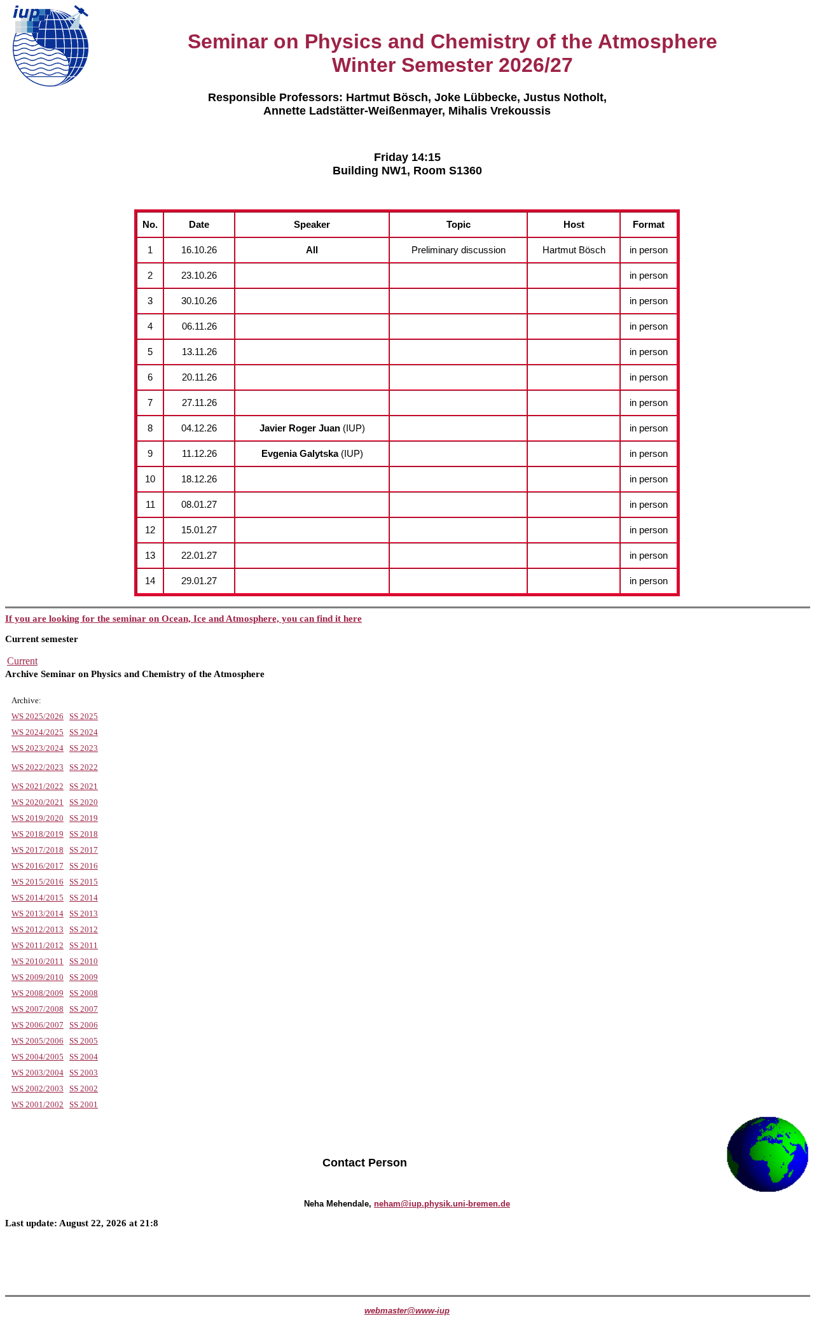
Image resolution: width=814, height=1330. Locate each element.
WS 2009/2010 (37, 977)
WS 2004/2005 (37, 1056)
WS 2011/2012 (37, 945)
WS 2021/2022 (37, 786)
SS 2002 (83, 1088)
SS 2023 (83, 748)
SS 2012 (83, 929)
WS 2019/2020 (37, 818)
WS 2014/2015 (37, 897)
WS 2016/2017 (37, 866)
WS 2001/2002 (37, 1104)
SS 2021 (83, 786)
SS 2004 (83, 1056)
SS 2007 (83, 1009)
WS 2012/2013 (37, 929)
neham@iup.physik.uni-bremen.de (442, 1203)
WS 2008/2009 (37, 993)
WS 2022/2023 (37, 767)
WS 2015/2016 (37, 881)
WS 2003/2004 (37, 1072)
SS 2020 (83, 802)
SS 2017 (83, 850)
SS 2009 (83, 977)
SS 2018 (83, 834)
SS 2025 (83, 716)
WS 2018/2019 (37, 834)
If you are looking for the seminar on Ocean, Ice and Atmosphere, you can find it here (183, 618)
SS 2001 (83, 1104)
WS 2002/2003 (37, 1088)
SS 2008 (83, 993)
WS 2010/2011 (37, 961)
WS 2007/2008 (37, 1009)
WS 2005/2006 (37, 1041)
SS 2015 (83, 881)
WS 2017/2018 (37, 850)
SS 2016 (83, 866)
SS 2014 (83, 897)
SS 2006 (83, 1025)
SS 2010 (83, 961)
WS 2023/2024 (37, 748)
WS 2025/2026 (37, 716)
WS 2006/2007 (37, 1025)
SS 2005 (83, 1041)
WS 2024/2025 (37, 732)
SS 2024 (83, 732)
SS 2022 (83, 767)
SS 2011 (83, 945)
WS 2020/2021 (37, 802)
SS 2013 (83, 913)
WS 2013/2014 (37, 913)
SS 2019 (83, 818)
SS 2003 (83, 1072)
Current (22, 660)
